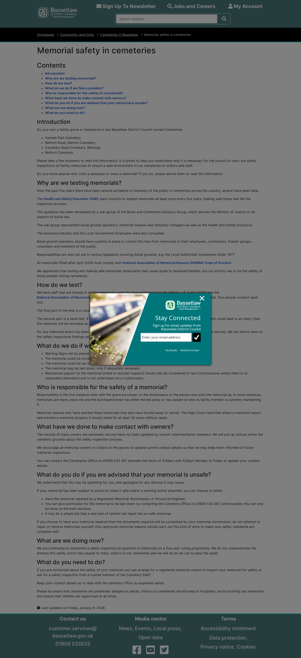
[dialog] (150, 329)
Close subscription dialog (203, 300)
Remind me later (189, 350)
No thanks (171, 350)
